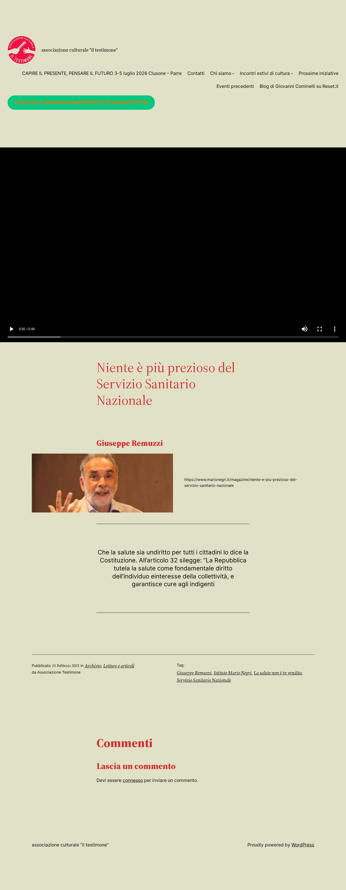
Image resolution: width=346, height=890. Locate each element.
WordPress (302, 845)
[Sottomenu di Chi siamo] (233, 73)
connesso (133, 780)
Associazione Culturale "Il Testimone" (79, 50)
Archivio (93, 666)
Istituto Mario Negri (233, 673)
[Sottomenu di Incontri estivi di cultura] (292, 73)
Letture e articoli (118, 666)
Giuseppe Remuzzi (194, 673)
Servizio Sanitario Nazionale (204, 680)
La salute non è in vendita (278, 673)
